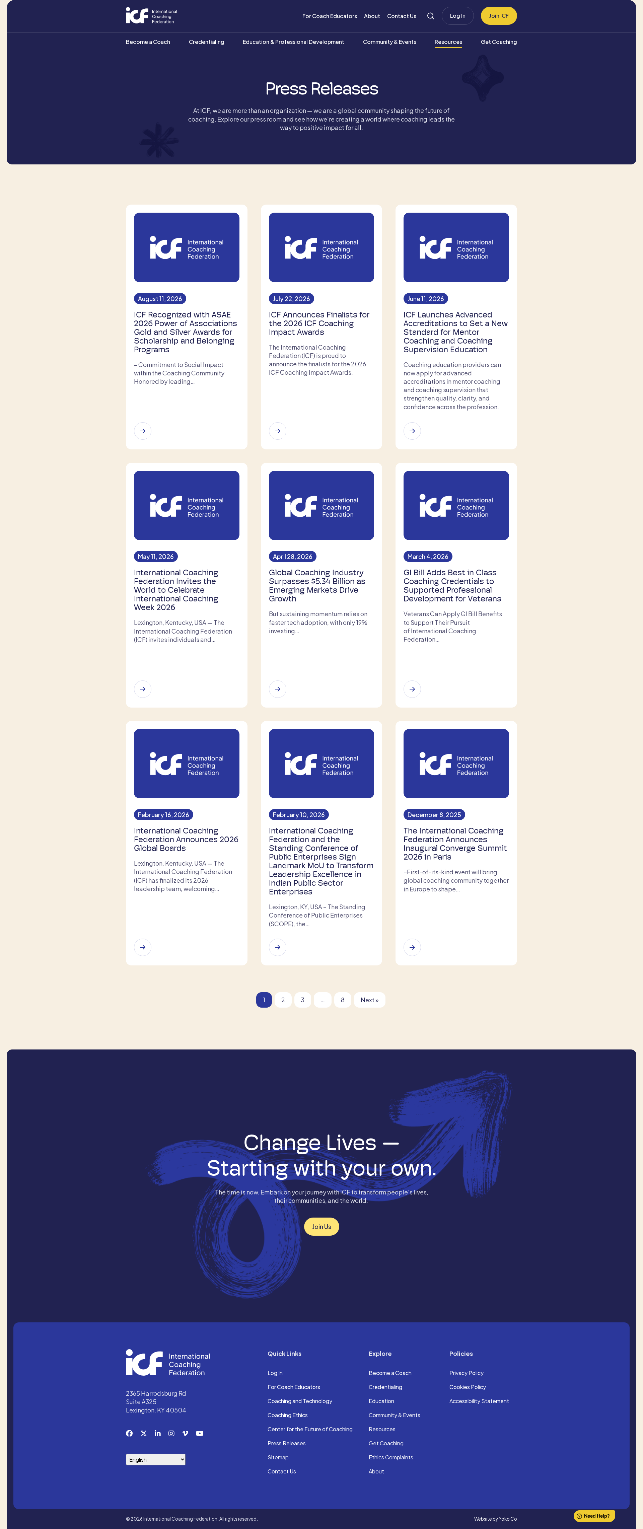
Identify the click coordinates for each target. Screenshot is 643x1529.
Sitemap (278, 1458)
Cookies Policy (467, 1387)
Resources (448, 41)
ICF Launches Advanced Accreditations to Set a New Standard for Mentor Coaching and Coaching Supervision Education (456, 332)
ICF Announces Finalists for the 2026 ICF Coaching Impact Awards (319, 323)
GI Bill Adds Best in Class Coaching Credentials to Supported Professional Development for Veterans (452, 585)
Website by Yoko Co (495, 1519)
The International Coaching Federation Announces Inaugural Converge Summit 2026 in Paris (455, 844)
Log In (458, 15)
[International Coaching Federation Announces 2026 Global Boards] (142, 947)
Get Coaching (499, 41)
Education (381, 1401)
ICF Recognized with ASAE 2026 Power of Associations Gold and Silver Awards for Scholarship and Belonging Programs (185, 332)
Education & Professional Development (293, 41)
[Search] (431, 16)
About (372, 15)
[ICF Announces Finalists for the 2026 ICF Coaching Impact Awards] (277, 431)
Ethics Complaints (391, 1458)
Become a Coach (148, 41)
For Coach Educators (329, 15)
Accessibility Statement (479, 1401)
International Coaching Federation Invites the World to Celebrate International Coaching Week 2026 (176, 590)
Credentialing (206, 41)
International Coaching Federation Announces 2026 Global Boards (186, 839)
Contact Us (401, 15)
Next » (370, 1000)
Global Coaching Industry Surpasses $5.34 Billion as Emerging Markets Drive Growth (317, 585)
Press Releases (287, 1444)
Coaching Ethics (288, 1415)
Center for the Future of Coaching (310, 1430)
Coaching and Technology (300, 1401)
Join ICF (499, 15)
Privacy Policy (466, 1373)
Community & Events (389, 41)
